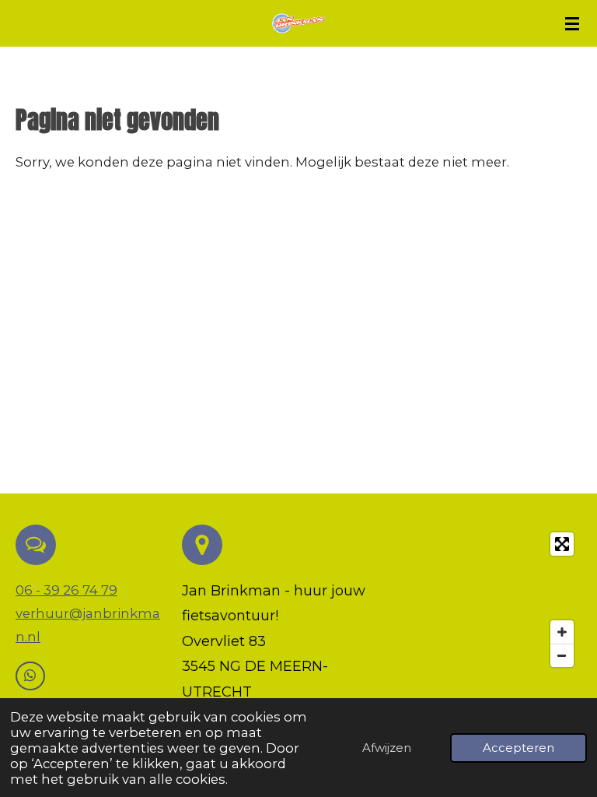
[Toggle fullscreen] (562, 544)
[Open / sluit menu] (572, 23)
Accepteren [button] (518, 747)
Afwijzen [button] (386, 747)
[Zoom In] (562, 632)
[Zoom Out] (562, 655)
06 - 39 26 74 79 (66, 590)
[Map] (493, 600)
